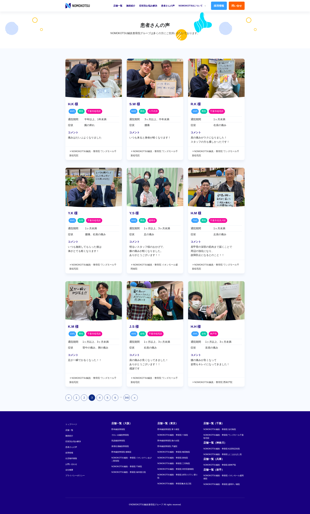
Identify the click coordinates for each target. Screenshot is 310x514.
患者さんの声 (168, 5)
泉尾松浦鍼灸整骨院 (120, 446)
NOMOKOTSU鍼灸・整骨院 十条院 (172, 435)
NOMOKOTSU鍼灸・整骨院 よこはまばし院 (222, 454)
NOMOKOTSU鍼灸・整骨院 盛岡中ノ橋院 (221, 484)
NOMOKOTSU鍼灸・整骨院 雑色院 (172, 458)
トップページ (71, 424)
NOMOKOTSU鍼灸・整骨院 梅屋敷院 (173, 452)
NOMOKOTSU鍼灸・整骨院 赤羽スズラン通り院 (177, 476)
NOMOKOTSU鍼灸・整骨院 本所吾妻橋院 (175, 469)
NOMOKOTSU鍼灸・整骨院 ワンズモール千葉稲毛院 (223, 436)
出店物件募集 (71, 458)
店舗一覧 (117, 5)
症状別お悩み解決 (148, 5)
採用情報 (219, 5)
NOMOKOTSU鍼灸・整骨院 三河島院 (173, 463)
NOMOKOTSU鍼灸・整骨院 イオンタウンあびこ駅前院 (131, 459)
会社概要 (69, 470)
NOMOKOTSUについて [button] (191, 5)
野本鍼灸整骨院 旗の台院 (168, 441)
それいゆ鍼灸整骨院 (120, 435)
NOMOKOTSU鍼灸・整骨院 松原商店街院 (221, 449)
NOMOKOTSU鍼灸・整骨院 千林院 (126, 466)
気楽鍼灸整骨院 (118, 441)
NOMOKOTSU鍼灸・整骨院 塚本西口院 (128, 472)
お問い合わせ (71, 464)
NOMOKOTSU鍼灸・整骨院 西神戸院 (213, 382)
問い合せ (237, 5)
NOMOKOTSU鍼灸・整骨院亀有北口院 (174, 483)
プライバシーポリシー (75, 475)
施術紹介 (130, 5)
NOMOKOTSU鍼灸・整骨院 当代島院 (219, 429)
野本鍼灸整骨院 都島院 (121, 452)
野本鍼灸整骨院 (118, 429)
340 (127, 397)
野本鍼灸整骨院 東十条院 (168, 429)
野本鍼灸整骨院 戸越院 (167, 446)
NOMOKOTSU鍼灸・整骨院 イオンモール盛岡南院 (223, 477)
